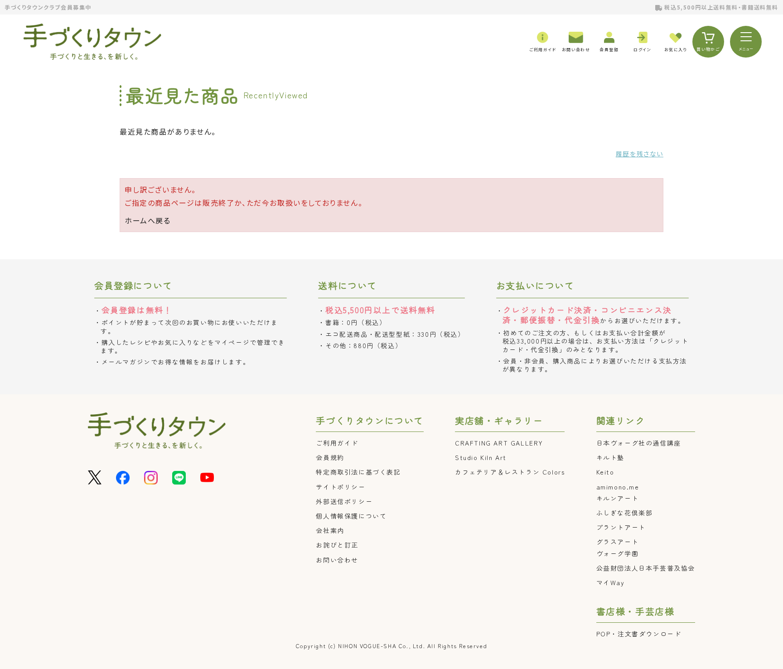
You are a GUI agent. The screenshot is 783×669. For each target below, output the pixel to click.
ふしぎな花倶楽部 (624, 512)
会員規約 (330, 457)
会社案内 (330, 530)
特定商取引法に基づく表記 (358, 471)
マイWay (610, 582)
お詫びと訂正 (337, 544)
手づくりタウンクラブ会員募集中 (48, 7)
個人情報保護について (351, 515)
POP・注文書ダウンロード (639, 633)
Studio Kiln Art (481, 457)
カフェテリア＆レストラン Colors (510, 471)
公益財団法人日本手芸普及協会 (645, 567)
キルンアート (617, 498)
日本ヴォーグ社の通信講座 (638, 442)
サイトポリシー (340, 486)
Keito (605, 471)
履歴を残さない (639, 153)
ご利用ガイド (337, 442)
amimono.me (617, 486)
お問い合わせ (337, 559)
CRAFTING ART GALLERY (499, 442)
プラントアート (621, 527)
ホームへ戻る (148, 220)
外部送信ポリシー (344, 501)
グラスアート (617, 541)
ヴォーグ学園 (617, 553)
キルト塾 (610, 457)
